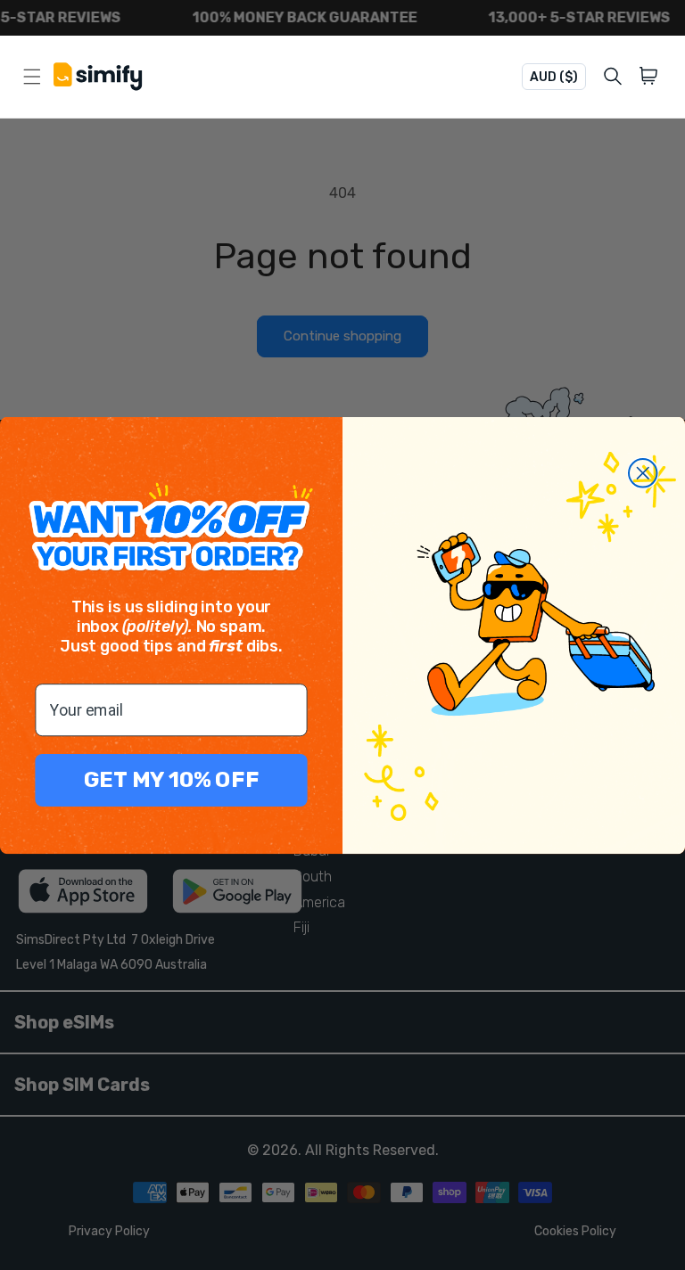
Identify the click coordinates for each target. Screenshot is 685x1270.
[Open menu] (32, 77)
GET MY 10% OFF (172, 779)
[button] (652, 76)
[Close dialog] (643, 473)
